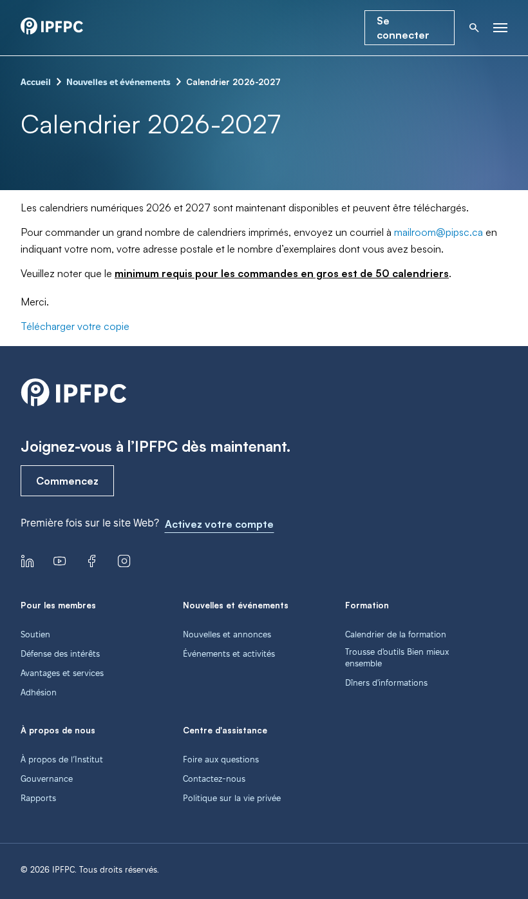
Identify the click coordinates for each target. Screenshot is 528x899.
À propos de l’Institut (62, 759)
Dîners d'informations (386, 682)
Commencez (67, 480)
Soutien (35, 634)
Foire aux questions (221, 759)
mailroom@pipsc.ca (438, 232)
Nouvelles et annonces (227, 634)
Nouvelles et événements (118, 81)
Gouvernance (47, 778)
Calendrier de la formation (395, 634)
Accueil (36, 81)
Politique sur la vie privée (232, 797)
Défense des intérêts (60, 653)
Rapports (38, 797)
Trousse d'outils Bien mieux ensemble (397, 657)
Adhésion (39, 692)
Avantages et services (62, 672)
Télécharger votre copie (75, 326)
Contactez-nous (214, 778)
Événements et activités (229, 653)
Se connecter (403, 27)
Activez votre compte (219, 523)
